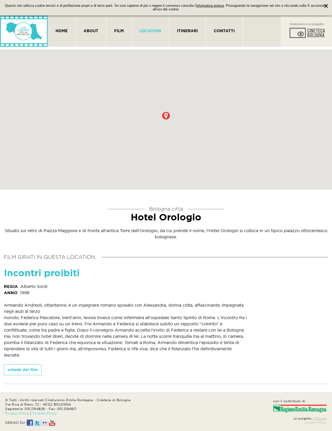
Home (62, 31)
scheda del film (23, 369)
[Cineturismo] (24, 31)
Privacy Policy (17, 413)
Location (150, 31)
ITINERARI (187, 31)
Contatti (224, 31)
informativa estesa (210, 6)
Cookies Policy (44, 413)
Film (119, 31)
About (91, 31)
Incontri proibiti (42, 272)
